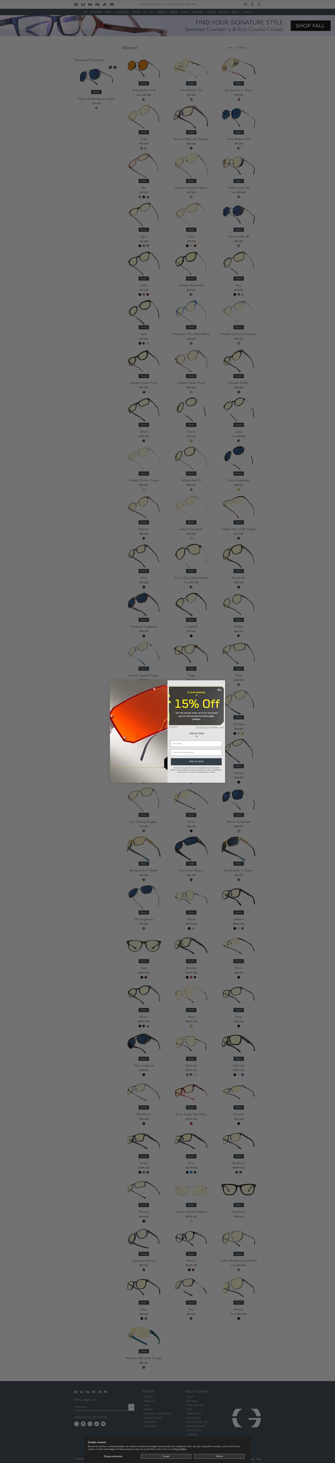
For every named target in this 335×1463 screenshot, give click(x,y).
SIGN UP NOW (196, 762)
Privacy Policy (180, 1449)
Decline (219, 1456)
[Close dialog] (222, 682)
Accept (166, 1456)
